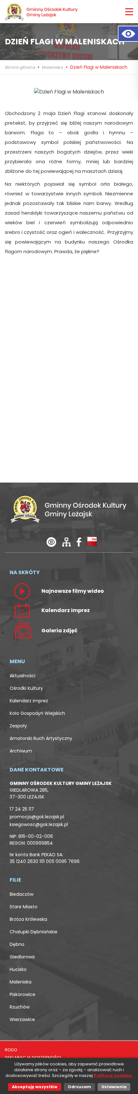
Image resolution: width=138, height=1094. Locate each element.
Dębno (17, 944)
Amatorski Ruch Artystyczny (41, 738)
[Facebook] (79, 541)
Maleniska (52, 67)
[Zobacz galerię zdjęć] (22, 630)
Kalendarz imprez (29, 701)
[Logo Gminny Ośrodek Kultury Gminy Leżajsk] (42, 11)
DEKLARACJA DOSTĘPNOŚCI (33, 1057)
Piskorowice (22, 994)
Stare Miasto (24, 906)
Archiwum (21, 751)
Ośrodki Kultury (26, 688)
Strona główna (20, 67)
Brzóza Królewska (28, 919)
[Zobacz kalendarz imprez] (22, 610)
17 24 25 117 (22, 809)
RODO (11, 1050)
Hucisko (18, 969)
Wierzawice (22, 1019)
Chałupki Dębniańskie (33, 932)
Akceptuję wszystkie (34, 1087)
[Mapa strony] (66, 541)
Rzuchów (20, 1007)
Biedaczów (21, 894)
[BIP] (92, 541)
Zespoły (18, 726)
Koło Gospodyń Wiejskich (37, 713)
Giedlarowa (22, 957)
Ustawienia (113, 1087)
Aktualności (22, 675)
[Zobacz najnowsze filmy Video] (22, 591)
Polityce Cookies (113, 1075)
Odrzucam (79, 1087)
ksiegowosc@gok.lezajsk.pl (39, 824)
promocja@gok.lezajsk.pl (37, 817)
